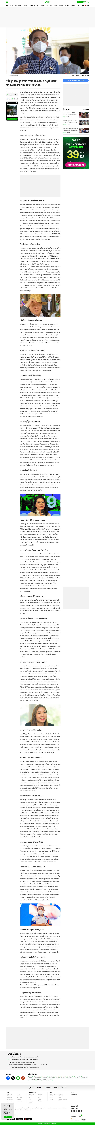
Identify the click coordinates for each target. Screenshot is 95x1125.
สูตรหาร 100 (77, 1077)
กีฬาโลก (51, 1097)
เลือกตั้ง (57, 1077)
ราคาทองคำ (9, 1101)
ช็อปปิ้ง (72, 1092)
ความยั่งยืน (19, 1101)
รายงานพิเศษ (31, 1094)
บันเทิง (39, 1096)
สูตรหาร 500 (84, 1077)
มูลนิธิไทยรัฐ (28, 1108)
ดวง (29, 1097)
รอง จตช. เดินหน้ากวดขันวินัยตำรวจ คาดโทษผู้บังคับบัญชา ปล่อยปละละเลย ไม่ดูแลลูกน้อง (70, 113)
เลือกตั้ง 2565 (69, 1077)
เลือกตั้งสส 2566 (32, 1079)
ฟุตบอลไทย (60, 1094)
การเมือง (78, 75)
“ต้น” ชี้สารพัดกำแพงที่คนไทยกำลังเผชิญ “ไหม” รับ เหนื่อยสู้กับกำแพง (23, 1059)
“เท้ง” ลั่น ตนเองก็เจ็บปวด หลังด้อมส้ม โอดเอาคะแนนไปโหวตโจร (22, 1062)
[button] (7, 98)
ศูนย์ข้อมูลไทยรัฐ (35, 1108)
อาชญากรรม (65, 116)
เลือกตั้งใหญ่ (51, 1077)
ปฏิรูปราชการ (44, 1077)
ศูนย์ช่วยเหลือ (45, 1108)
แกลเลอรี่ (52, 1099)
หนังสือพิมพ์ (40, 1094)
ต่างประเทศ (19, 1097)
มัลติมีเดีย (31, 1102)
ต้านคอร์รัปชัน (37, 1077)
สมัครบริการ (80, 1)
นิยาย (30, 1099)
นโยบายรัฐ (9, 1097)
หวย (39, 1097)
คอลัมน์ (30, 1096)
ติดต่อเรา (22, 1109)
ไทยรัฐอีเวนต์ (74, 1094)
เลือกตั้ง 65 (63, 1077)
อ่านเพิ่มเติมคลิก (6, 1112)
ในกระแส (9, 1096)
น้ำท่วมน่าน (12, 116)
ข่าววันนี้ (44, 1079)
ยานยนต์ (19, 1099)
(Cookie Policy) (6, 1113)
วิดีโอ (39, 1099)
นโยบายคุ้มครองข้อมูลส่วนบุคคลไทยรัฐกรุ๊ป (58, 1108)
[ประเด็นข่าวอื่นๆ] (17, 103)
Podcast (30, 1101)
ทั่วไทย (18, 1094)
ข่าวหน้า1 (50, 1079)
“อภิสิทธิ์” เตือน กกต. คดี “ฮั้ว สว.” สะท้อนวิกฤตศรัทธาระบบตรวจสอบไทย (24, 1057)
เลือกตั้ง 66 (39, 1079)
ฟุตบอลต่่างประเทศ (53, 1094)
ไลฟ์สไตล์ (40, 1101)
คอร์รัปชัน (30, 1077)
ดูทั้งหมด (85, 109)
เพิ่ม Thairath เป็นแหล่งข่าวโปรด (77, 80)
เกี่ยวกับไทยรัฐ (22, 1108)
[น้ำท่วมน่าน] (12, 110)
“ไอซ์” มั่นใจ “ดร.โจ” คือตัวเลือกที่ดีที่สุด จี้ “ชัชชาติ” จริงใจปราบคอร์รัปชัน (24, 1067)
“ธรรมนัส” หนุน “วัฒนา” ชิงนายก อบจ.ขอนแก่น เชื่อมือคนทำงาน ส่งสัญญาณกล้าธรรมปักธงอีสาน (70, 121)
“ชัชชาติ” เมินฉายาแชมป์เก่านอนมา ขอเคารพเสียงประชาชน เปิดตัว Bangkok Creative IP (28, 1064)
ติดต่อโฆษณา (28, 1109)
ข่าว (73, 75)
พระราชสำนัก (10, 1094)
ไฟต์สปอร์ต (60, 1096)
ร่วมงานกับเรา (15, 1108)
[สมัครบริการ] (76, 153)
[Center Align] (12, 1104)
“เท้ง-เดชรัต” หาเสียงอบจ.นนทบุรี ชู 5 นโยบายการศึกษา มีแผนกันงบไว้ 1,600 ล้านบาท (70, 129)
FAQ (41, 1108)
